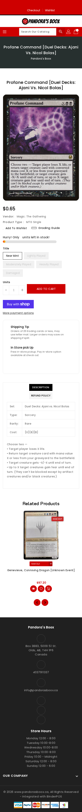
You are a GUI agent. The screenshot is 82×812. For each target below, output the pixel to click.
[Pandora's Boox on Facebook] (34, 4)
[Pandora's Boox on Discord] (48, 4)
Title (6, 248)
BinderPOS (54, 796)
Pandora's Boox (41, 58)
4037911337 (41, 672)
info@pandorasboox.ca (41, 690)
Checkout (33, 10)
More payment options (18, 313)
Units (6, 282)
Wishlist (50, 10)
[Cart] (76, 32)
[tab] (40, 387)
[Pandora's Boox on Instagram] (41, 4)
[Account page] (68, 32)
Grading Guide (49, 228)
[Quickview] (33, 588)
